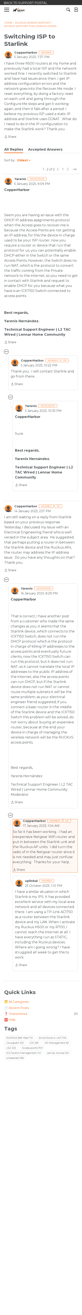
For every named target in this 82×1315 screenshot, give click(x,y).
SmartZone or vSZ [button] (52, 1037)
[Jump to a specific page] (74, 169)
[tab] (14, 149)
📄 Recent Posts (16, 1008)
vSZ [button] (11, 1047)
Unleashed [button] (15, 1057)
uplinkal (31, 881)
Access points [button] (32, 1047)
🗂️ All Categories (16, 1002)
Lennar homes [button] (58, 1052)
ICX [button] (34, 1042)
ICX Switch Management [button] (23, 1052)
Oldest (22, 160)
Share (10, 137)
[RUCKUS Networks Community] (19, 9)
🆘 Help (10, 1020)
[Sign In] (76, 9)
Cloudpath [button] (15, 1042)
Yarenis (20, 179)
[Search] (68, 9)
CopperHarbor (25, 52)
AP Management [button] (57, 1042)
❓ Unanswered (41, 1014)
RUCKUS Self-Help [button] (19, 1037)
